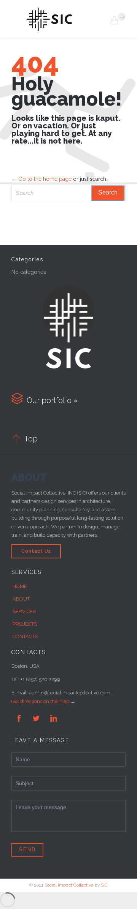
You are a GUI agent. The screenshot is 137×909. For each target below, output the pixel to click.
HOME (20, 586)
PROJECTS (25, 624)
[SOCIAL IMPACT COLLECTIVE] (68, 19)
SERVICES (24, 611)
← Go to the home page (41, 179)
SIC (104, 885)
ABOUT (21, 599)
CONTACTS (25, 636)
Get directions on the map (40, 701)
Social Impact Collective (69, 885)
